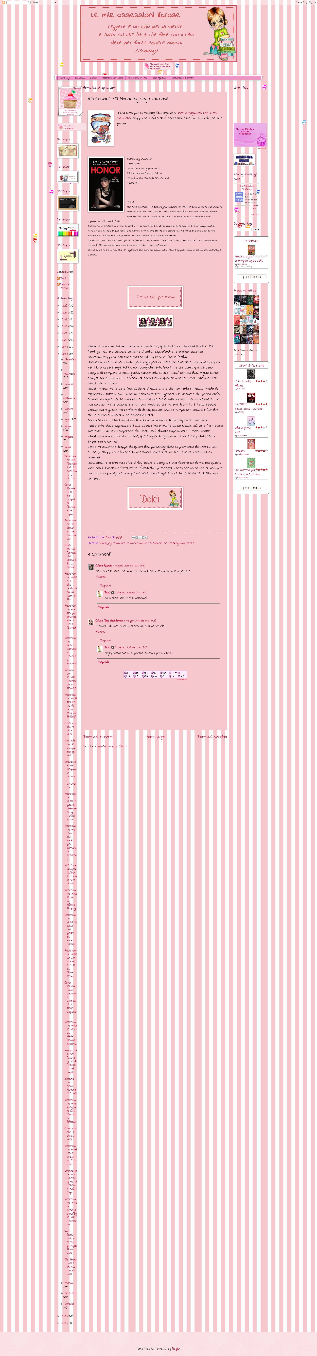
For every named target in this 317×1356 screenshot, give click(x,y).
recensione (155, 543)
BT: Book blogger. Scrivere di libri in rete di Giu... (71, 874)
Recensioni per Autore (112, 78)
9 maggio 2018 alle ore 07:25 (140, 621)
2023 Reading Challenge (247, 187)
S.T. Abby (240, 412)
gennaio (69, 1304)
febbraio (70, 1293)
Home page (65, 78)
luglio (68, 419)
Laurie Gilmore (242, 264)
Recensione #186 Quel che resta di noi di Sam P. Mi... (71, 587)
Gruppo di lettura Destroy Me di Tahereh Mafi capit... (71, 1061)
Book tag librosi (159, 78)
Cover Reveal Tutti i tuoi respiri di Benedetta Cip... (70, 499)
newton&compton (137, 543)
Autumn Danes (242, 477)
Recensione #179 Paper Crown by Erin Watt (71, 1155)
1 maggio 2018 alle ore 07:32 (129, 565)
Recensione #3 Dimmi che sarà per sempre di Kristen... (71, 842)
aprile (68, 447)
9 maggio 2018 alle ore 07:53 (131, 647)
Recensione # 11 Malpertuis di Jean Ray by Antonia (71, 706)
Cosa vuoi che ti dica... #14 (70, 728)
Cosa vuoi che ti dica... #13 (70, 1134)
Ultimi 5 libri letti (251, 365)
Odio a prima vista (243, 430)
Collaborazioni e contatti (183, 78)
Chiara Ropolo (104, 565)
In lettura (251, 241)
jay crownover (116, 543)
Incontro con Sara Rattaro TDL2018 (71, 1086)
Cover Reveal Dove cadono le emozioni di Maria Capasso (70, 999)
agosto (69, 409)
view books (255, 214)
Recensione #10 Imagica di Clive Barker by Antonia (70, 1111)
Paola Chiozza (242, 435)
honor (103, 543)
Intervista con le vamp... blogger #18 (70, 747)
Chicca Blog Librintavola (109, 621)
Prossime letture (245, 290)
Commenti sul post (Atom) (111, 746)
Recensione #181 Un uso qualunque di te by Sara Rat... (71, 964)
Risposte (105, 585)
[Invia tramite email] (133, 537)
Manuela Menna (65, 286)
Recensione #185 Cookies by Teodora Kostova (70, 651)
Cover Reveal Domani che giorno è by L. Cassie (71, 556)
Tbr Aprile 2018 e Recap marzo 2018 (71, 1267)
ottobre (69, 384)
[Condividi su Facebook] (142, 537)
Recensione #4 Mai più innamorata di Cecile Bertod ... (70, 619)
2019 (64, 347)
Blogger (176, 1349)
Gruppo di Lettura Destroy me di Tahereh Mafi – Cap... (71, 1182)
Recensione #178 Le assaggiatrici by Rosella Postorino (71, 1212)
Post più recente (98, 737)
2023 (65, 319)
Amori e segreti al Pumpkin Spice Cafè (249, 258)
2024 (65, 312)
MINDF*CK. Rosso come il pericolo (249, 406)
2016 (65, 1323)
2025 (65, 306)
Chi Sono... (80, 78)
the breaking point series (179, 543)
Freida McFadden (243, 454)
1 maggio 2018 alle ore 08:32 (131, 592)
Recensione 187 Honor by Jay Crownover (70, 529)
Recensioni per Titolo (137, 78)
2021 (65, 333)
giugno (68, 426)
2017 (65, 1316)
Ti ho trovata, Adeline (243, 383)
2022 (65, 326)
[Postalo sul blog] (136, 537)
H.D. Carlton (241, 389)
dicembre (71, 359)
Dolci (107, 592)
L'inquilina (240, 451)
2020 (65, 340)
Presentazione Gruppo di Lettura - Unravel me (70, 775)
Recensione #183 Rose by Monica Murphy (71, 899)
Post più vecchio (212, 737)
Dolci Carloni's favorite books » (246, 352)
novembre (69, 374)
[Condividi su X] (139, 537)
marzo (69, 1283)
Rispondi (101, 577)
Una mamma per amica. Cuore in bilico (247, 472)
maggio (69, 437)
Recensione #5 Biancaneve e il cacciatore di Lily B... (71, 467)
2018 (64, 354)
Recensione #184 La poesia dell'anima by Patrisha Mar (71, 807)
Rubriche (93, 78)
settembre (69, 398)
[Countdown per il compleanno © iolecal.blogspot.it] (262, 149)
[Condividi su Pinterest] (146, 537)
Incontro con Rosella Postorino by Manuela (70, 679)
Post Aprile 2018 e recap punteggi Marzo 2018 (71, 1242)
